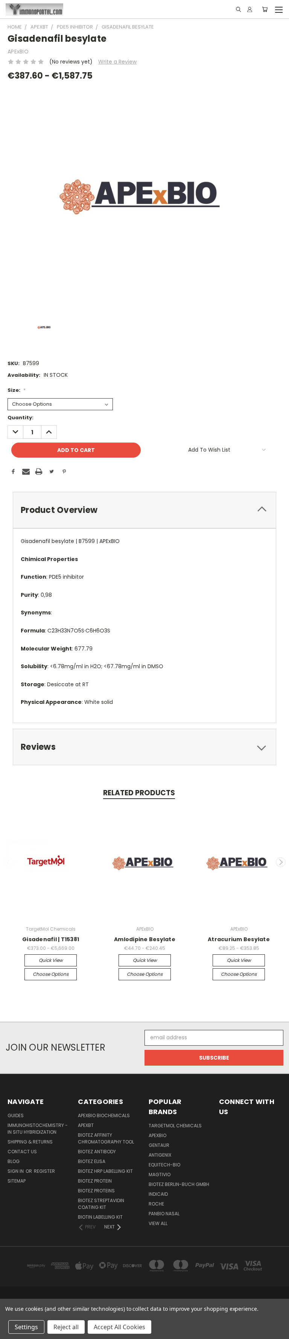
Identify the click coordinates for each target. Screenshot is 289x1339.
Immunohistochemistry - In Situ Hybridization (38, 1128)
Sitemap (17, 1181)
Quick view (51, 960)
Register (44, 1171)
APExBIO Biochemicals (104, 1115)
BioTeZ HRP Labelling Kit (105, 1171)
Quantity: (20, 417)
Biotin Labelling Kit (100, 1217)
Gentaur (159, 1145)
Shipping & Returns (30, 1142)
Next (281, 862)
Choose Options (50, 974)
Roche (156, 1204)
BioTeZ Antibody (97, 1151)
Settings (26, 1327)
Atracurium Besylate (239, 939)
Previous (9, 862)
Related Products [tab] (139, 793)
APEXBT (86, 1125)
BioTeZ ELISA (91, 1161)
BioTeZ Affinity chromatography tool (106, 1138)
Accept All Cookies (119, 1327)
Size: (17, 390)
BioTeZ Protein (95, 1181)
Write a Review (117, 61)
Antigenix (160, 1155)
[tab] (144, 510)
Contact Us (22, 1151)
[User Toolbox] (250, 9)
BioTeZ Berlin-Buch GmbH (179, 1184)
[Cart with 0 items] (265, 9)
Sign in (16, 1171)
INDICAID (158, 1194)
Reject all (66, 1327)
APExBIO (157, 1135)
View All (158, 1223)
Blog (14, 1161)
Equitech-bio (164, 1165)
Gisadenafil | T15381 (50, 939)
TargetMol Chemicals (175, 1125)
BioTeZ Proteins (96, 1190)
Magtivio (159, 1174)
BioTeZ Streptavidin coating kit (101, 1203)
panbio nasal (164, 1213)
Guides (16, 1115)
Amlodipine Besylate (144, 939)
